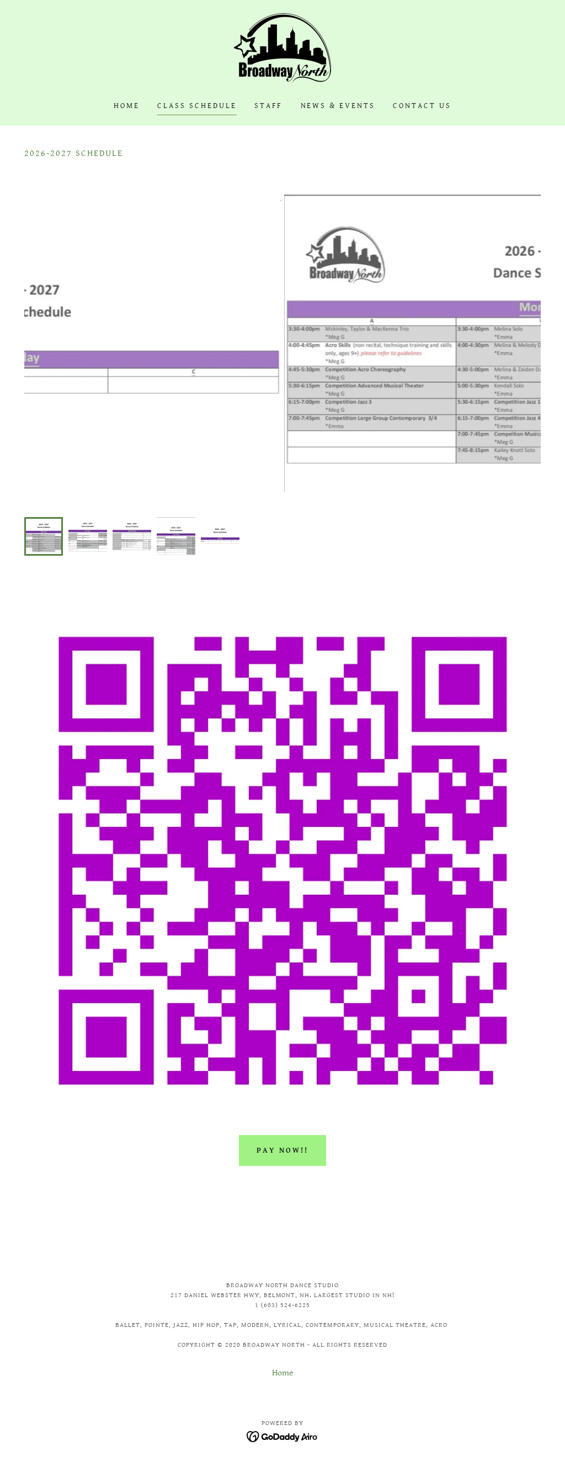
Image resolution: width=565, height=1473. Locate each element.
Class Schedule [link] (197, 105)
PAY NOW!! (282, 1150)
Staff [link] (268, 105)
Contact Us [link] (422, 105)
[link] (282, 49)
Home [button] (282, 1373)
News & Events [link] (338, 105)
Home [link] (127, 105)
